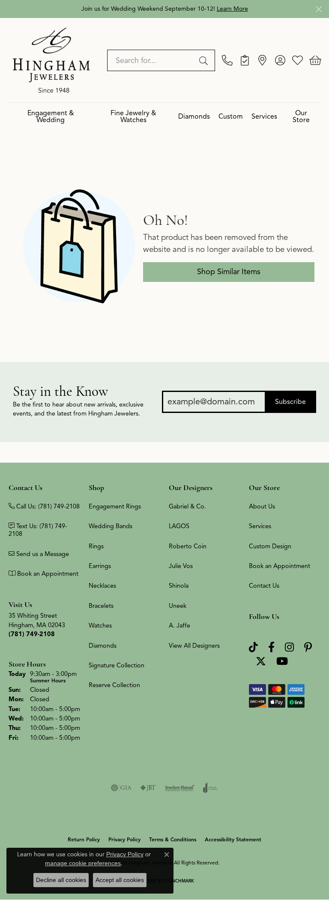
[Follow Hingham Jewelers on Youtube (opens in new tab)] (282, 661)
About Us (262, 506)
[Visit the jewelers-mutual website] (179, 787)
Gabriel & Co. (187, 506)
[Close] (318, 9)
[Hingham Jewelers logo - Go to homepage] (51, 60)
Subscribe (290, 402)
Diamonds (194, 116)
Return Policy (84, 839)
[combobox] (151, 60)
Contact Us (264, 585)
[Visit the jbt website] (148, 787)
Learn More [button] (232, 8)
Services (264, 116)
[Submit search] (205, 60)
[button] (280, 60)
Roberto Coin (187, 546)
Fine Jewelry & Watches (133, 117)
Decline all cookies (61, 879)
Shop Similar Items (228, 271)
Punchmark (180, 881)
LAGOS (179, 526)
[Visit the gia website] (121, 787)
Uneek (177, 606)
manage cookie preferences (83, 863)
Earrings (100, 566)
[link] (227, 60)
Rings (96, 546)
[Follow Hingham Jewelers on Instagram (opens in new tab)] (289, 647)
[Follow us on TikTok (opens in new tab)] (253, 647)
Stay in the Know (60, 391)
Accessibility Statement (233, 839)
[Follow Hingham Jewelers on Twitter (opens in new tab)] (261, 661)
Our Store (301, 117)
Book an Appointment (279, 566)
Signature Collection (116, 665)
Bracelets (101, 606)
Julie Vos (181, 566)
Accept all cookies (120, 879)
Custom (230, 116)
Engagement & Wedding (50, 117)
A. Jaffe (179, 625)
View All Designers (194, 645)
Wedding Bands (110, 526)
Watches (100, 625)
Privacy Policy (124, 839)
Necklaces (102, 585)
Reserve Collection (114, 685)
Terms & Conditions (172, 839)
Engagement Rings (115, 506)
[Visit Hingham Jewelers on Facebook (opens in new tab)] (271, 647)
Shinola (178, 585)
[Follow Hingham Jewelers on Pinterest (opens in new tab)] (308, 647)
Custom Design (270, 546)
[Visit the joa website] (210, 787)
